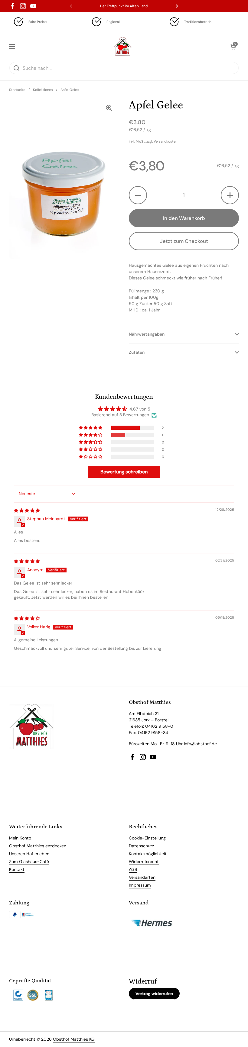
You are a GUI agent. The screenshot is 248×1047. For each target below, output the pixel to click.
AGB (133, 869)
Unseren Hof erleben (29, 853)
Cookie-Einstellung (147, 838)
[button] (138, 195)
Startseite (17, 90)
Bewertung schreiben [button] (124, 472)
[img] (27, 510)
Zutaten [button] (137, 352)
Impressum (140, 885)
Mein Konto (20, 838)
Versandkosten (165, 141)
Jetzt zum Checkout (184, 241)
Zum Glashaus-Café (29, 861)
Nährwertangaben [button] (147, 334)
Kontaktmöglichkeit (148, 853)
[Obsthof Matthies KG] (122, 46)
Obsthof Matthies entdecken (37, 846)
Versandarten (142, 877)
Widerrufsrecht (144, 861)
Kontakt (16, 869)
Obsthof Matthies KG (74, 1039)
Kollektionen (43, 90)
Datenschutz (141, 846)
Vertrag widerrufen (154, 993)
